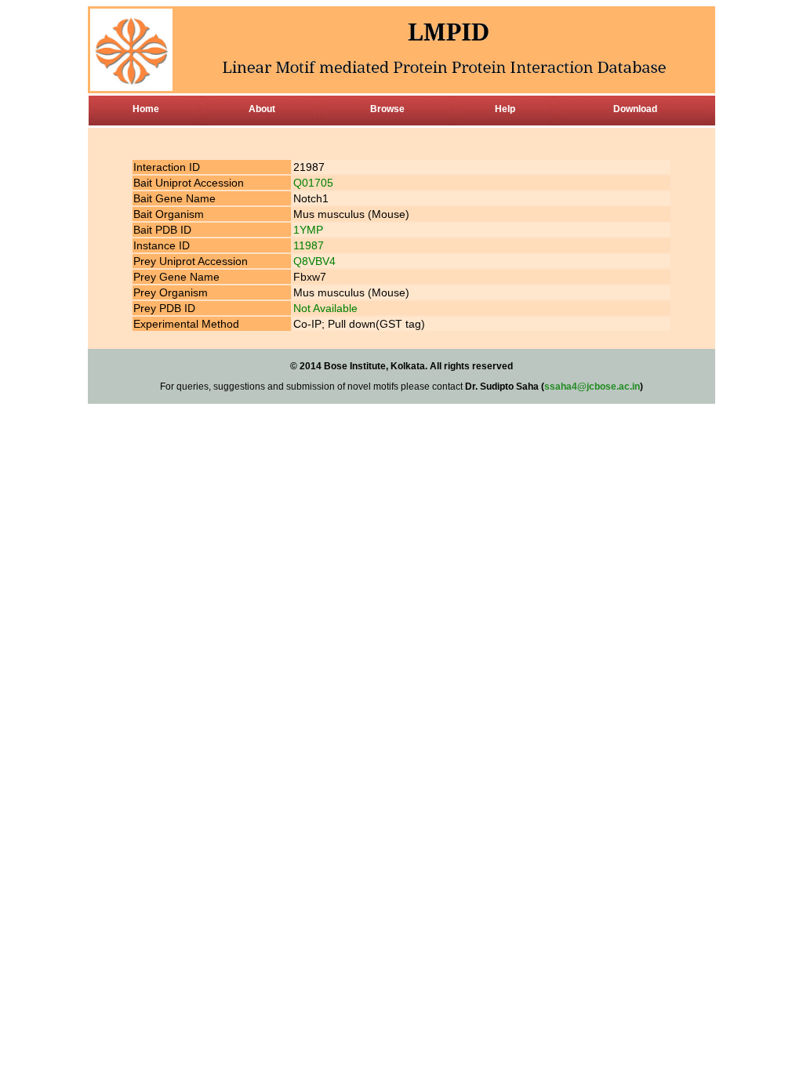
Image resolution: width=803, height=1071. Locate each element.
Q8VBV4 (314, 261)
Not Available (325, 308)
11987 (308, 245)
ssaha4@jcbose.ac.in (592, 386)
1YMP (308, 229)
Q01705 (313, 182)
